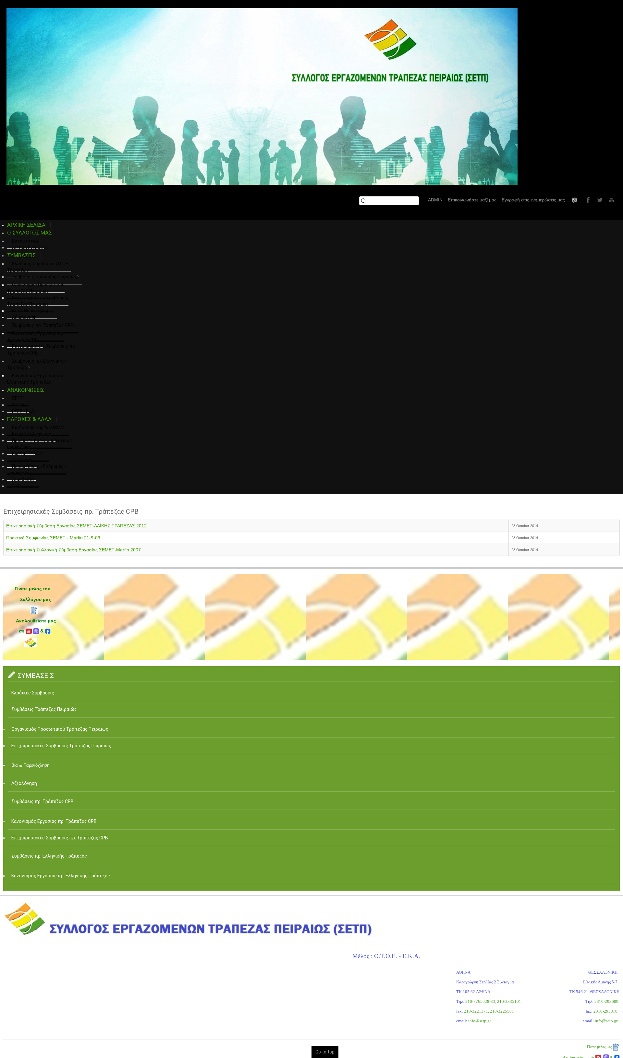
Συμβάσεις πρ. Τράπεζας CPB (43, 325)
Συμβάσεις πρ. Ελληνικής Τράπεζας (36, 364)
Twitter (599, 200)
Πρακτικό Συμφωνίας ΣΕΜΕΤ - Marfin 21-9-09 (53, 537)
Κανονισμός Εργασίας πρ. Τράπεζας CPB (35, 337)
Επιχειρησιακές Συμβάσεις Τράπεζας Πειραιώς (37, 301)
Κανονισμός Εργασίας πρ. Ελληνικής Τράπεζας (62, 876)
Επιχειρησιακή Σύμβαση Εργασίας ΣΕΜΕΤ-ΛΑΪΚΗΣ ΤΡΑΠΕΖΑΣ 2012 (76, 525)
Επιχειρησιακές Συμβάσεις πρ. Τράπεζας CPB (41, 349)
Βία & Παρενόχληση (31, 765)
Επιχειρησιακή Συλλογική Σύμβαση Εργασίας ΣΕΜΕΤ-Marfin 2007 (73, 549)
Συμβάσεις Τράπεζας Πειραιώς (44, 276)
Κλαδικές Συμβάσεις (34, 693)
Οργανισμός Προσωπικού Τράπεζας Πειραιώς (36, 288)
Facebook (587, 200)
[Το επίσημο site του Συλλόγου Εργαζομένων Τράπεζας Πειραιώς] (262, 96)
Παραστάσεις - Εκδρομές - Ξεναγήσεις (36, 469)
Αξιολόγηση (24, 317)
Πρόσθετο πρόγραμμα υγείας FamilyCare (39, 444)
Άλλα (17, 485)
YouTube (611, 200)
